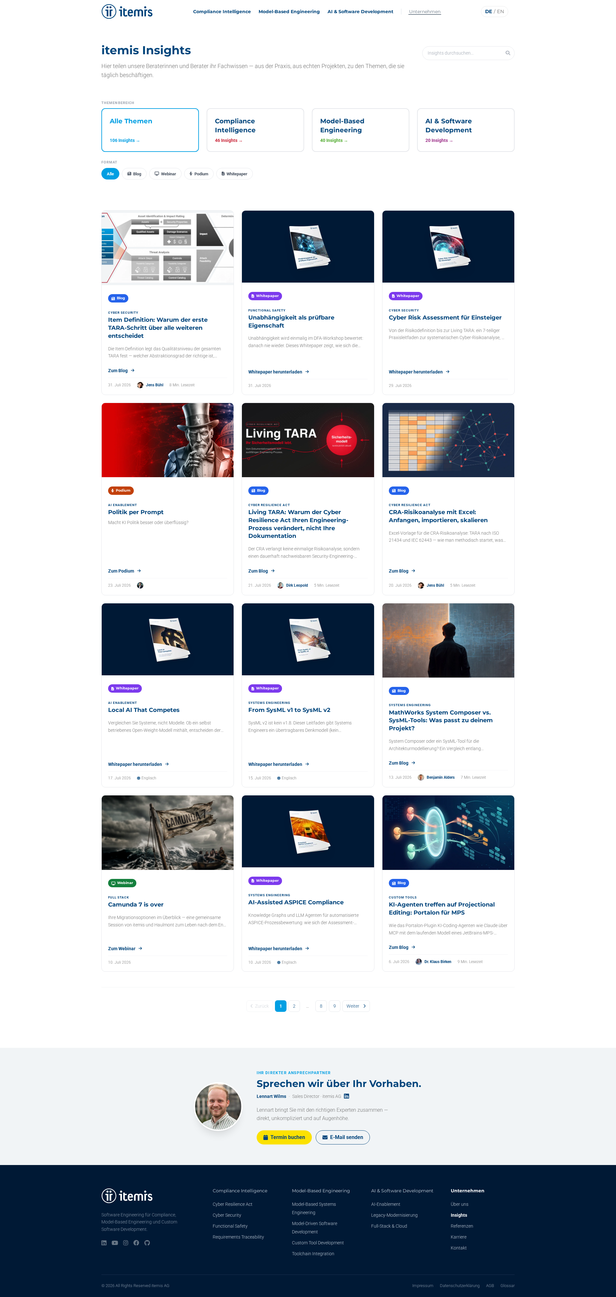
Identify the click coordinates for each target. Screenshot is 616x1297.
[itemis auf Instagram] (125, 1243)
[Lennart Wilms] (218, 1106)
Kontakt (459, 1247)
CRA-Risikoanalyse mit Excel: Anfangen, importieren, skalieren (438, 516)
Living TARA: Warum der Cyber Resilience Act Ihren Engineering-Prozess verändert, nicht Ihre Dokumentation (298, 524)
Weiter (352, 1006)
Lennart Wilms (271, 1096)
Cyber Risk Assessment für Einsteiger (445, 317)
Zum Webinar (121, 948)
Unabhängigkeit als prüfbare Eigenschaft (291, 321)
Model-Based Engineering (289, 11)
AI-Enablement (385, 1204)
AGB (490, 1285)
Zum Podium (121, 571)
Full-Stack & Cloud (389, 1226)
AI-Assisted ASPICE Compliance (296, 902)
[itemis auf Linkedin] (104, 1243)
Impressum (422, 1285)
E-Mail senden (346, 1137)
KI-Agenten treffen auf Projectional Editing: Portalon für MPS (442, 908)
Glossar (508, 1285)
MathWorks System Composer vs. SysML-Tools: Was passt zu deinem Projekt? (441, 720)
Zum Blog (118, 370)
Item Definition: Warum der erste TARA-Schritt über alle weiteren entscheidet (158, 327)
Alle (110, 173)
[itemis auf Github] (147, 1243)
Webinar (168, 173)
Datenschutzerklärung (460, 1285)
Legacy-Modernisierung (394, 1215)
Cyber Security (227, 1215)
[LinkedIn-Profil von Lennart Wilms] (346, 1096)
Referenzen (462, 1226)
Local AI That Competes (144, 710)
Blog (137, 173)
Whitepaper (237, 173)
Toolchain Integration (313, 1253)
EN (500, 11)
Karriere (458, 1237)
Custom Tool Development (318, 1242)
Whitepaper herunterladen (275, 371)
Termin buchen (287, 1137)
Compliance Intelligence (222, 11)
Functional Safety (230, 1226)
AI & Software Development (360, 11)
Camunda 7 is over (136, 904)
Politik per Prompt (136, 512)
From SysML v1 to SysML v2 (289, 710)
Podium (201, 173)
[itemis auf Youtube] (115, 1243)
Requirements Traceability (238, 1237)
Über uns (459, 1204)
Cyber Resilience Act (232, 1204)
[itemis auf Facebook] (136, 1243)
